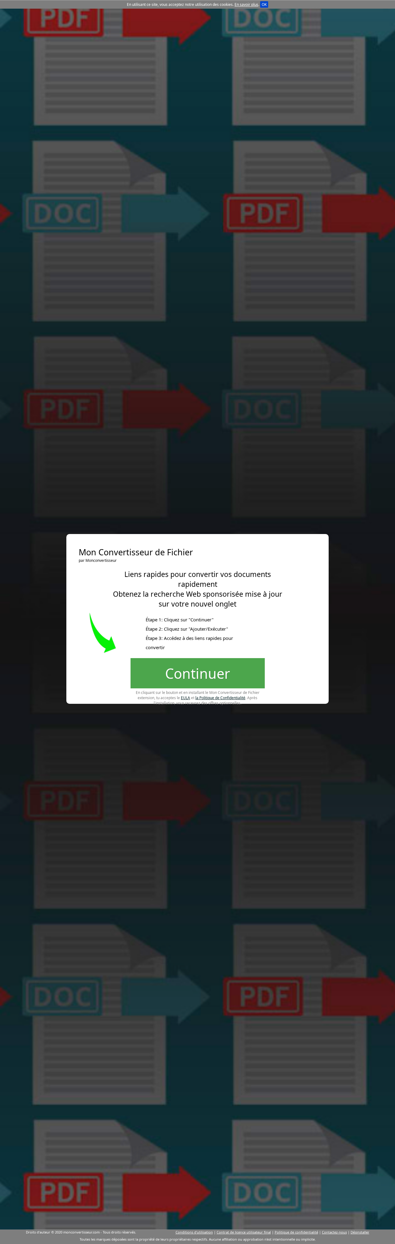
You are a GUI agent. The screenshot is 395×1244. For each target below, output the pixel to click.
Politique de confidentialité (296, 1232)
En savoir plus (246, 4)
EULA (185, 697)
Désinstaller (360, 1232)
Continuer (197, 673)
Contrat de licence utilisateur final (244, 1232)
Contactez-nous (334, 1232)
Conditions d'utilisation (194, 1232)
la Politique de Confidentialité (220, 697)
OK (264, 4)
